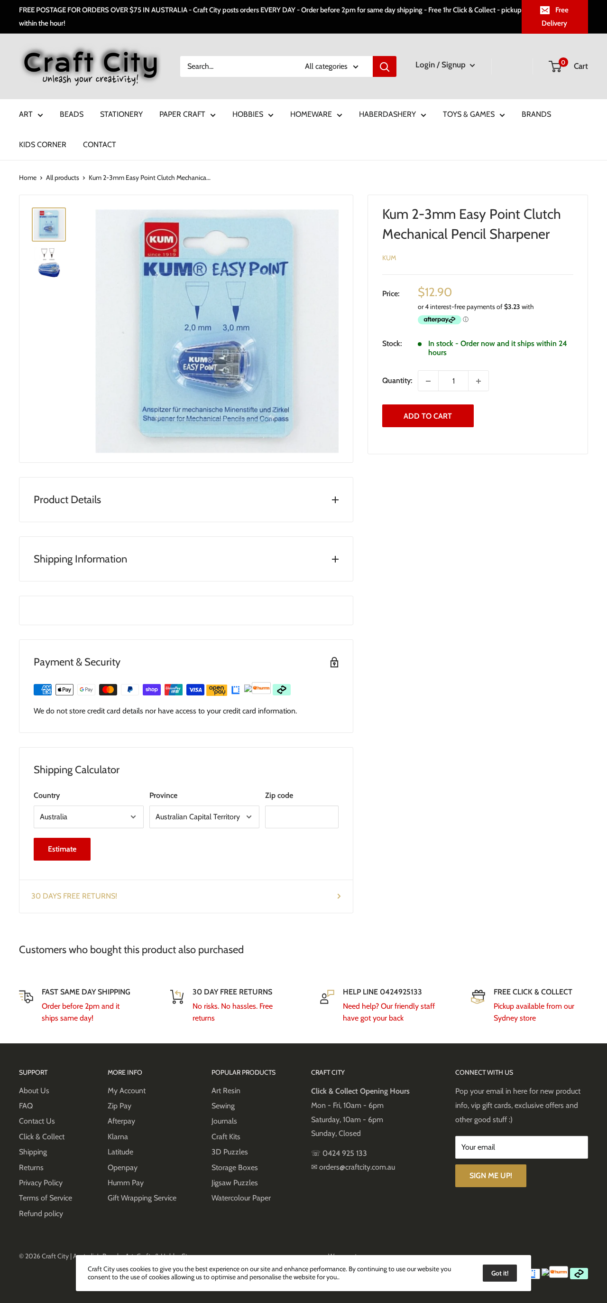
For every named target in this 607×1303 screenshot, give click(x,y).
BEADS (71, 114)
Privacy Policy (41, 1182)
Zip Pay (119, 1105)
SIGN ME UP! (490, 1175)
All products (62, 177)
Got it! (499, 1273)
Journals (224, 1120)
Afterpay (121, 1120)
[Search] (384, 66)
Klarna (118, 1136)
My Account (127, 1090)
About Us (34, 1090)
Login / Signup (441, 64)
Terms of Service (45, 1197)
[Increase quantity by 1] (478, 381)
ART (26, 114)
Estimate (62, 848)
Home (28, 177)
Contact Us (37, 1120)
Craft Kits (226, 1136)
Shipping (33, 1151)
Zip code (279, 795)
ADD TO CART (428, 416)
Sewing (223, 1105)
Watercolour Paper (241, 1197)
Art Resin (226, 1090)
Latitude (120, 1151)
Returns (31, 1167)
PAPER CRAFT (182, 114)
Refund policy (41, 1213)
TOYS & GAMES (469, 114)
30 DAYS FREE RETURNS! (74, 895)
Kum (389, 257)
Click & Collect (41, 1136)
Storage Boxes (235, 1167)
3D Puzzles (230, 1151)
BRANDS (536, 114)
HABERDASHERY (387, 114)
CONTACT (99, 144)
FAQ (26, 1105)
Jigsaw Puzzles (235, 1182)
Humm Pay (126, 1182)
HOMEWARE (311, 114)
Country (47, 795)
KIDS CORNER (42, 144)
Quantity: (397, 380)
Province (163, 795)
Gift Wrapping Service (142, 1197)
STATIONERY (121, 114)
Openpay (123, 1167)
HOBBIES (247, 114)
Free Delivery (555, 17)
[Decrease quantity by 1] (428, 381)
